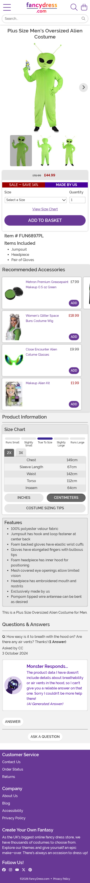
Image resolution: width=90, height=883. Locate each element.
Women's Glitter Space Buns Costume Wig (42, 318)
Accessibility (12, 811)
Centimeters (66, 498)
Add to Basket (45, 220)
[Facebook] (4, 870)
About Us (10, 796)
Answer (13, 722)
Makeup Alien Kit (38, 383)
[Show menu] (7, 7)
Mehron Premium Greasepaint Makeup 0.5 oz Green (47, 284)
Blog (6, 803)
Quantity (76, 192)
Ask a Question (45, 737)
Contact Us (11, 762)
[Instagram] (10, 870)
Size (7, 192)
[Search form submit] (83, 19)
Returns (8, 777)
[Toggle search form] (74, 7)
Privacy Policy (14, 818)
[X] (23, 870)
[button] (84, 7)
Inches (23, 498)
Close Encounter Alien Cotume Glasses (41, 352)
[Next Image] (83, 87)
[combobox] (40, 19)
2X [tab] (9, 453)
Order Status (12, 769)
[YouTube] (17, 870)
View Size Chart (45, 209)
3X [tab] (21, 453)
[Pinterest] (30, 870)
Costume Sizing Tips (45, 508)
